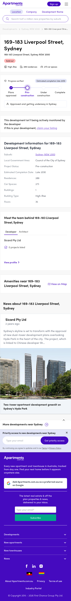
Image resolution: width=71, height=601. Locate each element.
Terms (44, 448)
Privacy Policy (55, 448)
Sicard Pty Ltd (12, 240)
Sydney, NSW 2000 (30, 28)
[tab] (11, 232)
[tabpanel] (35, 252)
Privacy (41, 581)
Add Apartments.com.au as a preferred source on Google (38, 483)
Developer (10, 231)
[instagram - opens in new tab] (41, 565)
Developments (10, 28)
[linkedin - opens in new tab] (34, 565)
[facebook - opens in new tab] (27, 565)
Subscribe (35, 517)
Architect (23, 231)
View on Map (59, 284)
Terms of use (55, 581)
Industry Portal (33, 588)
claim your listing (47, 128)
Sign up (54, 4)
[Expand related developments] (64, 420)
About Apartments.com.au (19, 581)
